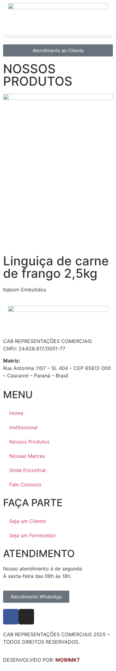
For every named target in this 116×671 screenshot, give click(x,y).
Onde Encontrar (27, 470)
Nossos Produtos (29, 442)
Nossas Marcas (27, 456)
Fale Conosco (25, 484)
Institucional (23, 427)
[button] (58, 36)
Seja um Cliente (27, 521)
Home (16, 413)
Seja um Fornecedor (32, 535)
